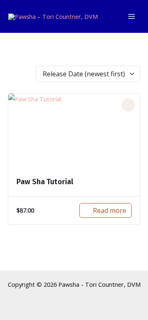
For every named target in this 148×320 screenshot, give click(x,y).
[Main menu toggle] (131, 16)
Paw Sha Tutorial (44, 181)
